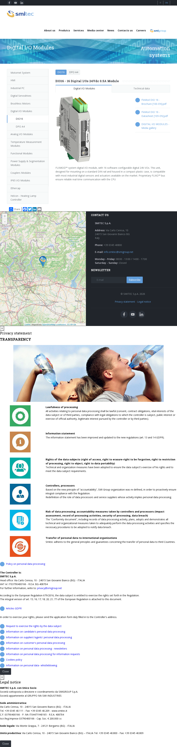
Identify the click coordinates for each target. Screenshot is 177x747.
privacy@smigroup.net (49, 588)
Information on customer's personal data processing (35, 642)
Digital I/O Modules (84, 88)
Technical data (141, 88)
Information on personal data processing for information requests (43, 654)
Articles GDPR (14, 608)
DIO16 (61, 72)
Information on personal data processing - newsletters (36, 648)
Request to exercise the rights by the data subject (34, 626)
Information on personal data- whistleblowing (31, 665)
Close (5, 671)
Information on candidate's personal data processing (35, 631)
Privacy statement (125, 301)
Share (17, 209)
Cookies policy (14, 659)
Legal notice (144, 301)
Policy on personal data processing (25, 563)
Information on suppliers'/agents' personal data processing (39, 637)
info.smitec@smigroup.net (118, 252)
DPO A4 (73, 72)
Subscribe (135, 279)
